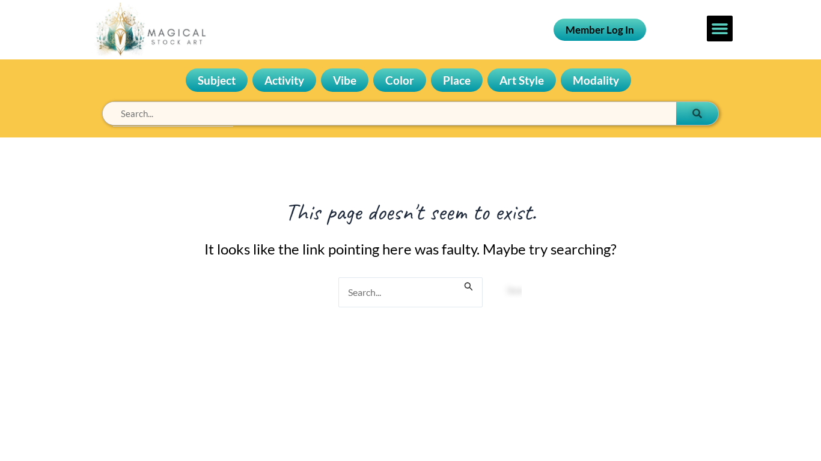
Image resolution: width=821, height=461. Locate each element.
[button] (720, 29)
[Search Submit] (469, 284)
